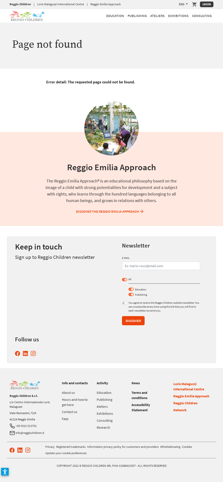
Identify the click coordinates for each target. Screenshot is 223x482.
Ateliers (157, 15)
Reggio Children (20, 4)
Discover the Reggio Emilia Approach (107, 211)
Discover (133, 321)
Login (207, 4)
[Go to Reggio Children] (27, 15)
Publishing (137, 15)
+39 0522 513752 (26, 426)
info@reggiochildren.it (29, 433)
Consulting (202, 15)
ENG (182, 4)
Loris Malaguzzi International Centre (60, 4)
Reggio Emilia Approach (105, 4)
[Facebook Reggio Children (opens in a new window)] (18, 353)
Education (115, 15)
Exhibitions (178, 15)
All (129, 279)
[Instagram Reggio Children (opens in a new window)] (34, 353)
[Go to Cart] (194, 4)
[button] (5, 471)
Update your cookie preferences (66, 453)
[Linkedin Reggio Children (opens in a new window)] (26, 353)
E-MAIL (126, 258)
